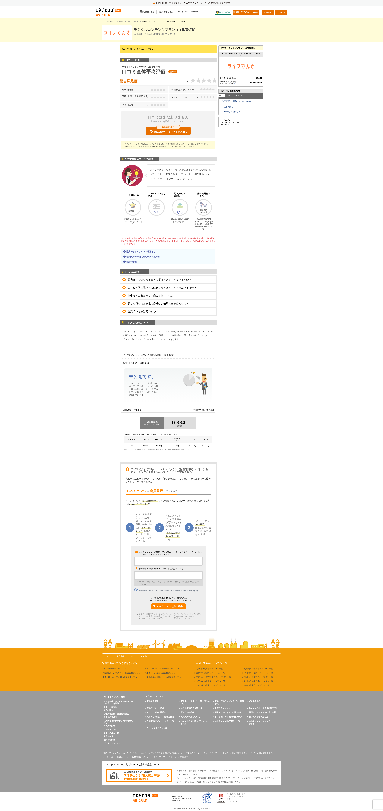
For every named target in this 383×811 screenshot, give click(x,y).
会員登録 (267, 12)
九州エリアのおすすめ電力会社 (160, 717)
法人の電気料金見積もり (191, 708)
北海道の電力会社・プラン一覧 (209, 669)
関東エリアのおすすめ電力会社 (228, 712)
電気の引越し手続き (155, 708)
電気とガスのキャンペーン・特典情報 (229, 702)
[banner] (139, 776)
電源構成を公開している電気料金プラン (163, 677)
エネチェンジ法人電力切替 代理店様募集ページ (162, 753)
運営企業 (107, 753)
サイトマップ (159, 757)
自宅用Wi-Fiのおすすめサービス (161, 721)
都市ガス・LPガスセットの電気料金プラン (122, 673)
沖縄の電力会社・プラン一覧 (256, 685)
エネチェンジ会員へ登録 (169, 606)
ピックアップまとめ (112, 743)
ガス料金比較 (254, 701)
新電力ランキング (222, 708)
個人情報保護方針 (266, 753)
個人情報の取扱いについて (243, 753)
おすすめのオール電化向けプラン (263, 708)
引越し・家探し (110, 707)
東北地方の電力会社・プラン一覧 (210, 673)
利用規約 (224, 753)
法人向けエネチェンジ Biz (126, 753)
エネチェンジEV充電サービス (228, 721)
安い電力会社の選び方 (258, 717)
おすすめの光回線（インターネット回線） (195, 722)
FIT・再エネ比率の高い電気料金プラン (120, 677)
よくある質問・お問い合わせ (116, 757)
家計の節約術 (109, 740)
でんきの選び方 (110, 717)
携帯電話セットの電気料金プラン (117, 668)
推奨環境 (184, 757)
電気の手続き (245, 12)
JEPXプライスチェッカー (158, 728)
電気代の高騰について (190, 717)
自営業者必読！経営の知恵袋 (116, 714)
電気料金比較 (152, 701)
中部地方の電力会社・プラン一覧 (210, 681)
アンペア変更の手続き (156, 712)
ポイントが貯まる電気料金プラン (161, 673)
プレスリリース (193, 753)
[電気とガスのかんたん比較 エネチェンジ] (111, 12)
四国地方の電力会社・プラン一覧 (258, 677)
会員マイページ (210, 753)
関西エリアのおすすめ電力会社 (262, 712)
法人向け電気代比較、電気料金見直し (118, 721)
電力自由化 (108, 736)
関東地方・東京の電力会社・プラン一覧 (213, 677)
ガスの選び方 (109, 726)
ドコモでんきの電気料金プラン (228, 717)
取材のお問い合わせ (141, 757)
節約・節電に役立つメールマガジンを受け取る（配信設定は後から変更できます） (169, 590)
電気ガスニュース (111, 733)
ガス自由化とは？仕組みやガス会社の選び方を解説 (118, 702)
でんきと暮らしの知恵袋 (188, 12)
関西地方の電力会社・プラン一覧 (258, 669)
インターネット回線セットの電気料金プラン (165, 668)
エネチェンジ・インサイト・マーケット (263, 722)
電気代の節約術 (187, 712)
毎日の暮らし (109, 710)
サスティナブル (110, 729)
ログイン (281, 12)
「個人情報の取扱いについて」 (162, 598)
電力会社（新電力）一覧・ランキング (195, 702)
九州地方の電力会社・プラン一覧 (258, 681)
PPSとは (172, 757)
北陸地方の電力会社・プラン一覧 (210, 685)
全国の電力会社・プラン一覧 (211, 663)
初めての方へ (224, 12)
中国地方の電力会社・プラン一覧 (258, 673)
